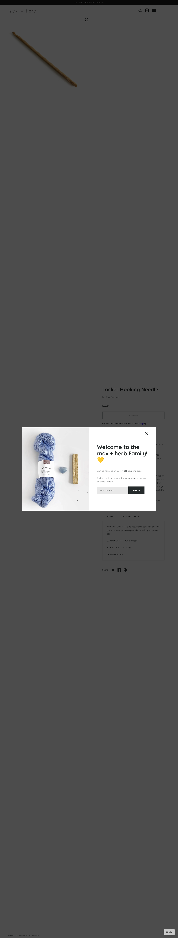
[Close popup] (146, 433)
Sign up (136, 490)
